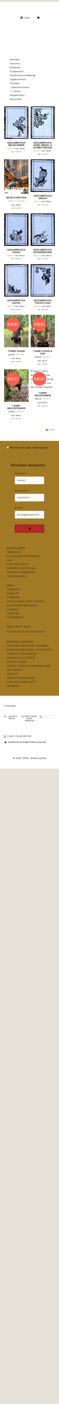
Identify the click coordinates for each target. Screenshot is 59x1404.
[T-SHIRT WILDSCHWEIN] (43, 371)
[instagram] (26, 750)
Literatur (15, 59)
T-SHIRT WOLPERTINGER (16, 407)
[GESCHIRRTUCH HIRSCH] (43, 161)
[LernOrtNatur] (12, 716)
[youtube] (32, 750)
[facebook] (20, 750)
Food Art (15, 63)
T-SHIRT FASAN (16, 351)
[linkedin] (38, 750)
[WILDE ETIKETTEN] (16, 161)
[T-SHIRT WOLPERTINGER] (16, 371)
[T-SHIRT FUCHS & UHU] (43, 316)
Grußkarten (17, 71)
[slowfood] (29, 716)
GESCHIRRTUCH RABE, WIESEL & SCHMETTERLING (42, 145)
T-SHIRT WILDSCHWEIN (43, 394)
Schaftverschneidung (22, 75)
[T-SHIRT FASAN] (16, 316)
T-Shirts (16, 91)
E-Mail (19, 507)
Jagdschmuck (18, 79)
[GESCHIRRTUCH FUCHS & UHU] (43, 266)
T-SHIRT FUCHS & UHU (42, 352)
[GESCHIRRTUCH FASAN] (16, 215)
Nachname (22, 490)
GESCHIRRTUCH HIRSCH (43, 197)
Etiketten (15, 67)
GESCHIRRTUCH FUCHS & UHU (43, 301)
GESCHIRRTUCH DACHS (16, 301)
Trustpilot (10, 705)
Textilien (15, 83)
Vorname (21, 473)
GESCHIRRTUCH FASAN (16, 251)
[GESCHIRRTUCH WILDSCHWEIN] (16, 108)
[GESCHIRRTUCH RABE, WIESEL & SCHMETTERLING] (43, 108)
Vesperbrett (17, 95)
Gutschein (16, 99)
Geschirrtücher (20, 87)
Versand (18, 152)
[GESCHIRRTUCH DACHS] (16, 266)
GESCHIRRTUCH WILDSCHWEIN (16, 144)
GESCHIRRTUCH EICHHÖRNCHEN (42, 251)
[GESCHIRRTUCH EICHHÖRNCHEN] (43, 215)
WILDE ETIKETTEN (16, 197)
